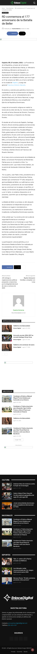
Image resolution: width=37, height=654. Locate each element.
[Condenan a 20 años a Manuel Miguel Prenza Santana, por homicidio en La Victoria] (7, 398)
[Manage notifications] (32, 649)
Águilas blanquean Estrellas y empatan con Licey (27, 280)
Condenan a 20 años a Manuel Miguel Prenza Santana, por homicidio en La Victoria (22, 398)
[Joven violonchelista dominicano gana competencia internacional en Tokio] (7, 505)
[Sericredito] (18, 363)
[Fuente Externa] (3, 29)
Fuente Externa (16, 28)
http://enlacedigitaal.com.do (18, 312)
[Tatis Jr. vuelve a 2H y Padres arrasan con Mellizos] (7, 561)
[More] (28, 33)
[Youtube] (25, 639)
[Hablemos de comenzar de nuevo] (7, 347)
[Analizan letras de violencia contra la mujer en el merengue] (7, 486)
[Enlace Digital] (18, 2)
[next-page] (6, 354)
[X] (21, 639)
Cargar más (18, 439)
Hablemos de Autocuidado (21, 326)
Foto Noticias (9, 8)
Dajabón (15, 82)
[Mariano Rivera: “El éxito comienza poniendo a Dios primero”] (7, 580)
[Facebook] (11, 639)
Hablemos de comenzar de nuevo (23, 345)
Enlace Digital (17, 328)
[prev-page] (3, 354)
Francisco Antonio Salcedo (16, 85)
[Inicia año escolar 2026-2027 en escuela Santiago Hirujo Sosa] (7, 338)
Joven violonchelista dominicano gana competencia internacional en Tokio (23, 505)
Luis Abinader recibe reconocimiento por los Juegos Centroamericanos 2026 (23, 570)
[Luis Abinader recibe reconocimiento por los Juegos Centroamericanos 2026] (7, 571)
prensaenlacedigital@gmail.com (17, 623)
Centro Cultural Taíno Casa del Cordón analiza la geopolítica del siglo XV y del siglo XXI (23, 495)
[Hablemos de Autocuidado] (7, 328)
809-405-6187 (12, 625)
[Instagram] (16, 639)
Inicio (3, 8)
